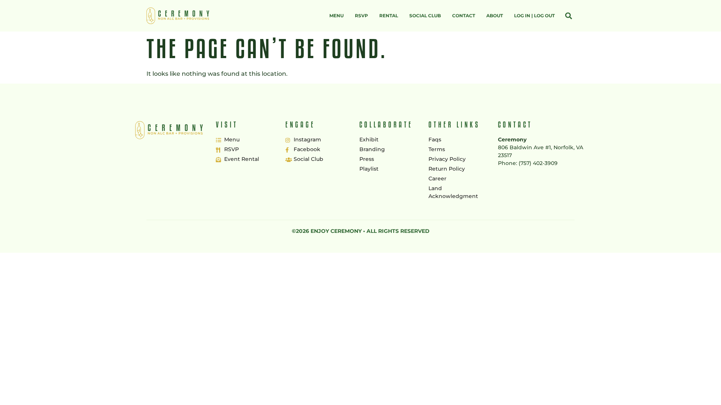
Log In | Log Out (534, 15)
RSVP (361, 15)
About (494, 15)
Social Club (425, 15)
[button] (568, 16)
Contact (463, 15)
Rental (388, 15)
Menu (336, 15)
